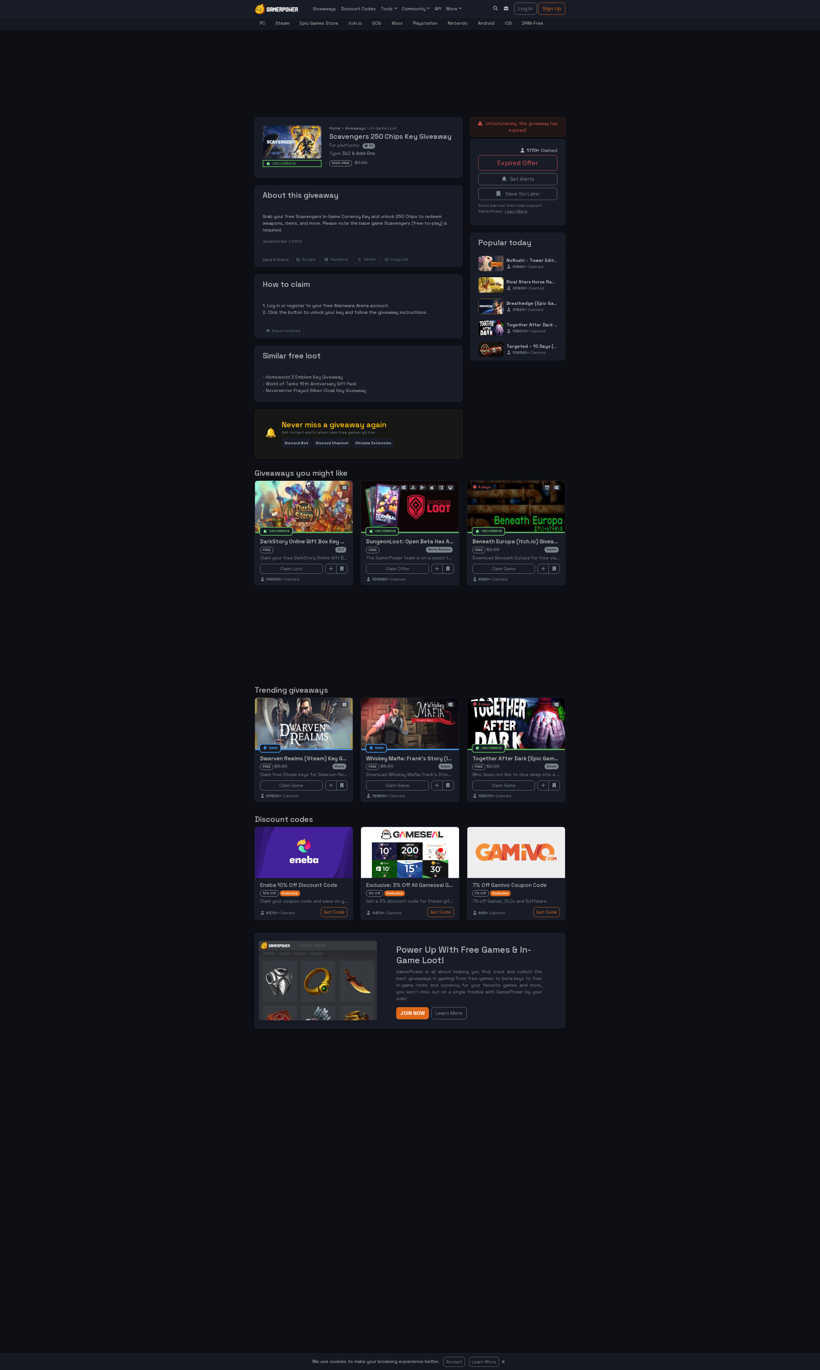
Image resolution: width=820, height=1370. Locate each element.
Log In (525, 8)
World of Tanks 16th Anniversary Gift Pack (311, 384)
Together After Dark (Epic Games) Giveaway (556, 325)
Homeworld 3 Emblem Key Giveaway (304, 377)
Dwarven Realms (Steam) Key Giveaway (312, 758)
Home (334, 128)
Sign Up (551, 8)
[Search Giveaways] (495, 8)
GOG (376, 23)
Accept (454, 1362)
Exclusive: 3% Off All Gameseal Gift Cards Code (427, 885)
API (438, 9)
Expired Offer (517, 163)
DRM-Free (532, 23)
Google (309, 259)
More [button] (452, 9)
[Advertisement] (410, 69)
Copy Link (399, 259)
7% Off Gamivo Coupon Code (509, 885)
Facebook (339, 259)
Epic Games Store (319, 23)
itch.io (355, 23)
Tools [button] (387, 9)
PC (262, 23)
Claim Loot (291, 569)
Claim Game (504, 569)
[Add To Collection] (331, 569)
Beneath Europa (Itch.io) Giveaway (518, 541)
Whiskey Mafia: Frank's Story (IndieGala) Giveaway (433, 758)
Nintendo (458, 23)
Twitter (369, 259)
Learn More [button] (449, 1013)
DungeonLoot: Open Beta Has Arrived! (416, 541)
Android (486, 23)
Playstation (425, 23)
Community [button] (414, 9)
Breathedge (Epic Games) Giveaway (547, 303)
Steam (282, 23)
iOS (508, 23)
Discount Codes (358, 9)
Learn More (484, 1362)
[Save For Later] (342, 569)
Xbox (397, 23)
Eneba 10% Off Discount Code (298, 885)
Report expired (286, 331)
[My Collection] (506, 8)
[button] (296, 443)
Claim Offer (397, 569)
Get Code (334, 912)
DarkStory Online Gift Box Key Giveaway (312, 541)
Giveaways (324, 9)
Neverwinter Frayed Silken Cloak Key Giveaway (316, 390)
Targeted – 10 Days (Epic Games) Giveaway (555, 346)
